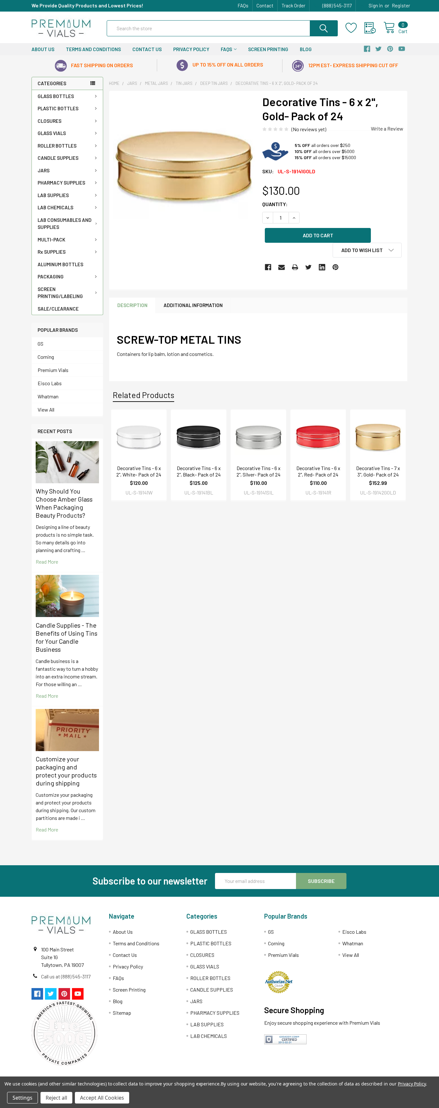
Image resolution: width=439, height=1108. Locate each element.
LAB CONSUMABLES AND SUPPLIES (65, 223)
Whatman (48, 396)
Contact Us (147, 49)
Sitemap (122, 1013)
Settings (22, 1097)
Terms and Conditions (93, 49)
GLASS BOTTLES (56, 96)
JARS (43, 170)
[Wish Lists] (354, 28)
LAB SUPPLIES (53, 195)
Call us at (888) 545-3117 (66, 976)
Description (132, 305)
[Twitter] (308, 267)
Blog (306, 49)
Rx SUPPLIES (52, 252)
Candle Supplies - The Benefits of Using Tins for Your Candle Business (66, 637)
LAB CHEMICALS (55, 207)
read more (47, 562)
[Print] (295, 267)
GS (40, 344)
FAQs (242, 5)
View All (46, 409)
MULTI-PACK (51, 239)
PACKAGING (51, 276)
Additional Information (193, 305)
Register (401, 5)
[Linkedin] (322, 267)
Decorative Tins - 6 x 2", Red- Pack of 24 (318, 471)
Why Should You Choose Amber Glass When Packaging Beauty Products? (64, 503)
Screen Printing (268, 49)
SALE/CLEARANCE (58, 309)
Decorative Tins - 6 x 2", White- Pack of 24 (138, 471)
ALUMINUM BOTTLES (60, 264)
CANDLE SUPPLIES (58, 158)
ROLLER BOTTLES (57, 146)
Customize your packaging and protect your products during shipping (66, 771)
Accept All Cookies (102, 1097)
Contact (264, 5)
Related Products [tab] (143, 395)
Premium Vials (53, 370)
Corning (46, 357)
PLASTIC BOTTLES (58, 108)
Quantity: (275, 204)
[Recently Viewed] (373, 28)
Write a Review (387, 128)
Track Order (293, 5)
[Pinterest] (335, 267)
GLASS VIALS (52, 133)
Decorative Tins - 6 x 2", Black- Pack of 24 (199, 471)
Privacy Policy (191, 49)
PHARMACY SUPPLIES (61, 183)
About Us (42, 49)
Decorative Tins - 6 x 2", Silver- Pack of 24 (259, 471)
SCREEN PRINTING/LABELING (60, 292)
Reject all (56, 1097)
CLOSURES (49, 121)
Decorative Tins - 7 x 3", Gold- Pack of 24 (378, 471)
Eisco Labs (50, 383)
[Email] (281, 267)
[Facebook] (268, 267)
